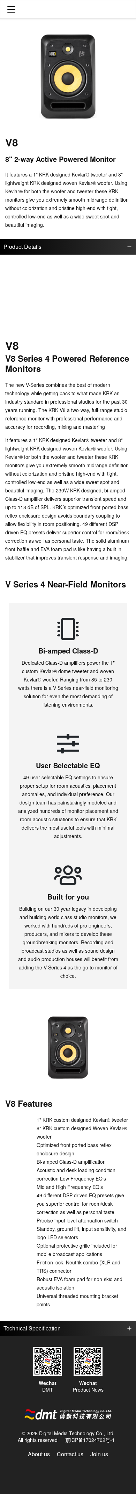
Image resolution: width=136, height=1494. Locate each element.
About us (39, 1454)
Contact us (70, 1454)
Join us (99, 1454)
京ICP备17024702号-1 (90, 1439)
